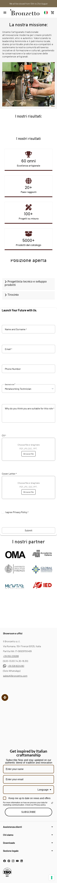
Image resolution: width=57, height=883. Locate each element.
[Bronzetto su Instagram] (13, 860)
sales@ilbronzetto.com (15, 675)
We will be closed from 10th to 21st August (28, 3)
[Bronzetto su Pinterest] (8, 860)
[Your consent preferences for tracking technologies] (52, 878)
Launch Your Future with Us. (19, 310)
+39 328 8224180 (16, 665)
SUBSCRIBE (28, 812)
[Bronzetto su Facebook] (4, 860)
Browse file (28, 453)
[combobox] (46, 12)
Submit (28, 530)
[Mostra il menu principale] (5, 12)
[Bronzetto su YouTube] (17, 860)
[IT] (46, 12)
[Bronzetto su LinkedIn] (21, 860)
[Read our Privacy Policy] (52, 803)
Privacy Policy (20, 512)
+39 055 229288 (11, 656)
